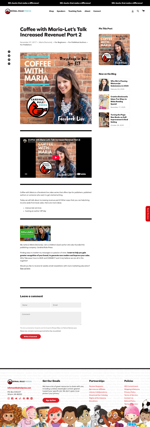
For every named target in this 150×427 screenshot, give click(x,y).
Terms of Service (68, 328)
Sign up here (25, 269)
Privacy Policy (56, 328)
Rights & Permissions (97, 398)
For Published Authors (77, 42)
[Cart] (143, 11)
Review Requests (96, 386)
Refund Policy (129, 401)
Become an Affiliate (97, 389)
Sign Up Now (51, 400)
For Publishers (26, 45)
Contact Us (128, 398)
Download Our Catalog (98, 395)
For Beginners (60, 42)
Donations (93, 401)
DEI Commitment (131, 386)
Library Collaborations (98, 392)
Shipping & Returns (132, 389)
